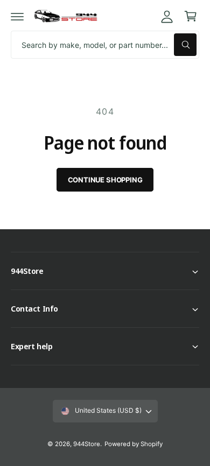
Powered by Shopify (133, 444)
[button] (17, 16)
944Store (86, 444)
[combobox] (105, 45)
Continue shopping (105, 179)
